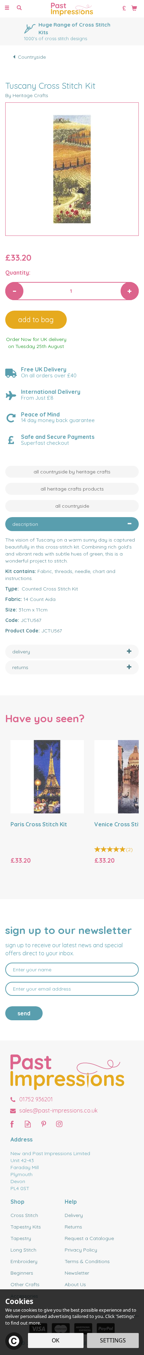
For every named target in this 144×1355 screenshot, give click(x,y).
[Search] (19, 8)
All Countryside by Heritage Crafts (72, 472)
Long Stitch (23, 1250)
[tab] (72, 524)
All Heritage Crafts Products (72, 489)
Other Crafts (24, 1284)
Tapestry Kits (25, 1227)
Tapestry (20, 1238)
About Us (75, 1284)
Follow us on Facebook (12, 1123)
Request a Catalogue (89, 1238)
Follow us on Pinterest (43, 1123)
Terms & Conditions (87, 1261)
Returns (73, 1227)
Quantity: (17, 272)
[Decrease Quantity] (14, 291)
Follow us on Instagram (59, 1123)
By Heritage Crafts (26, 95)
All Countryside (72, 506)
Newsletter (77, 1273)
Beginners (21, 1273)
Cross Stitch (24, 1215)
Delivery (74, 1215)
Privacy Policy (81, 1250)
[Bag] (134, 7)
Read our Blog (27, 1123)
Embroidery (23, 1261)
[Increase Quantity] (130, 291)
